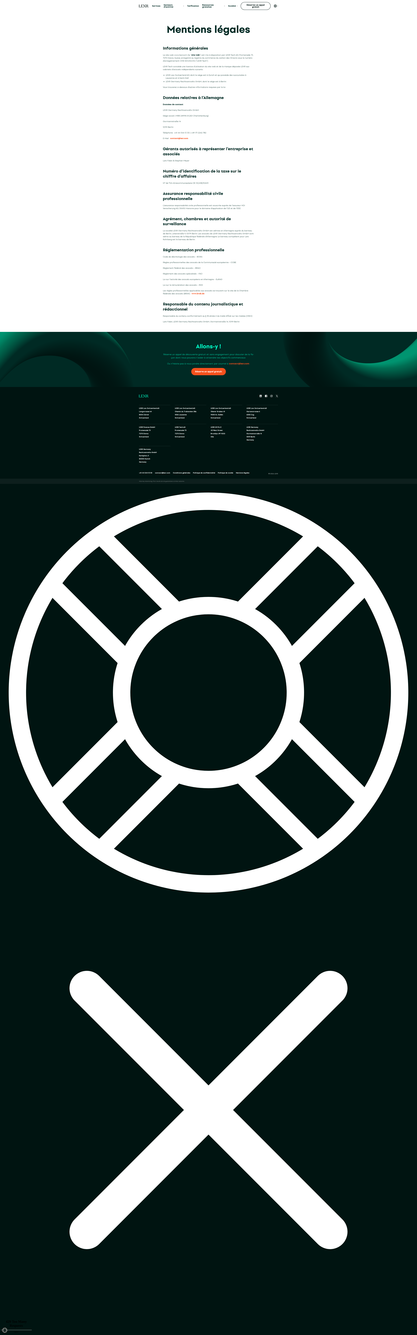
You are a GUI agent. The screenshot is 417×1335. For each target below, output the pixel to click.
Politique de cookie (225, 473)
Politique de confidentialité (204, 473)
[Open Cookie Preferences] (4, 1330)
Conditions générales (181, 473)
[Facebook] (266, 396)
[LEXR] (143, 6)
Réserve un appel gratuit (208, 371)
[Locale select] (276, 6)
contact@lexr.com (239, 363)
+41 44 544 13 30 (145, 473)
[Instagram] (271, 396)
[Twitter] (277, 396)
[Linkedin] (261, 396)
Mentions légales (242, 473)
